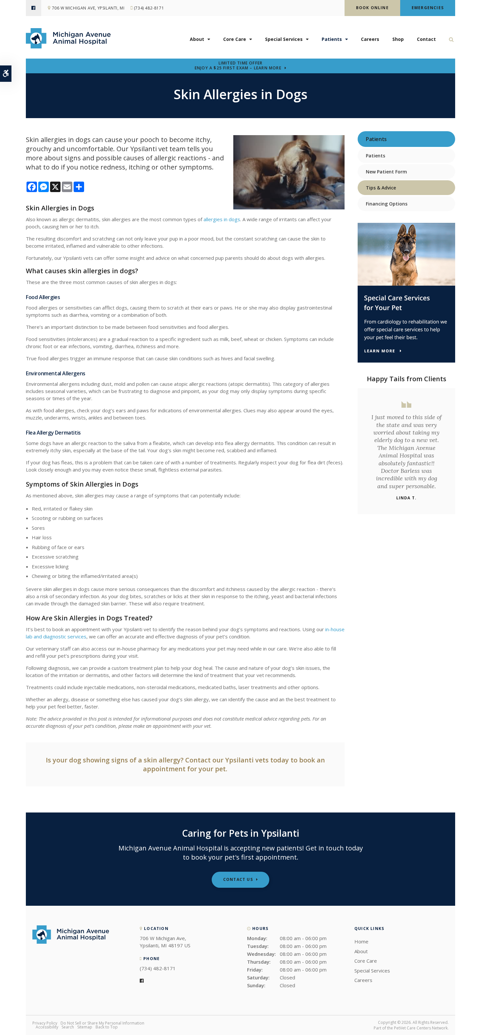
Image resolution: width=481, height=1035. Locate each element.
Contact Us (238, 879)
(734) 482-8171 (149, 8)
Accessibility (47, 1027)
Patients (332, 39)
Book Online (372, 7)
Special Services (284, 39)
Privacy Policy (44, 1023)
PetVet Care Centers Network (421, 1028)
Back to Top (107, 1027)
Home (361, 941)
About (197, 39)
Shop (398, 39)
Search (68, 1027)
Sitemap (84, 1027)
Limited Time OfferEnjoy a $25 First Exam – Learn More (238, 66)
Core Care (234, 39)
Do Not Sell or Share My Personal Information (102, 1023)
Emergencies (428, 7)
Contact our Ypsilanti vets (227, 760)
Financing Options (386, 204)
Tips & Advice (381, 188)
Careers (370, 39)
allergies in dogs (222, 219)
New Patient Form (386, 172)
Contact (426, 39)
